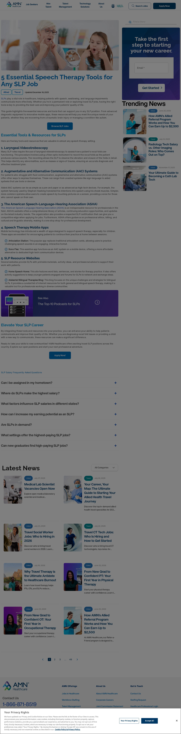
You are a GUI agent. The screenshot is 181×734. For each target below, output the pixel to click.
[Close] (177, 721)
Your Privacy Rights (129, 721)
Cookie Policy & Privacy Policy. (67, 729)
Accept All (149, 721)
